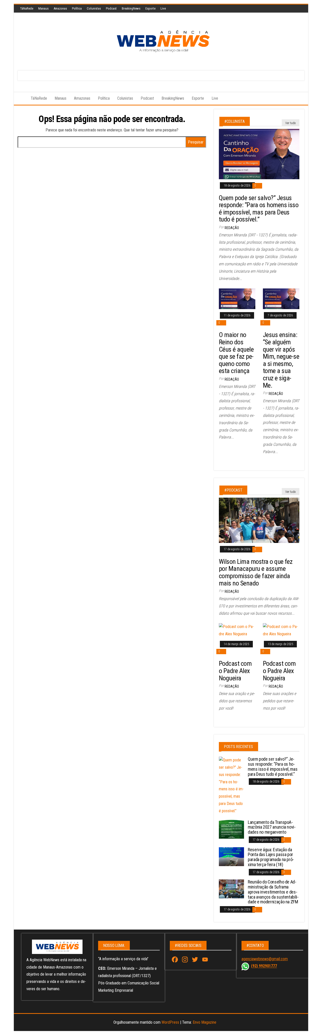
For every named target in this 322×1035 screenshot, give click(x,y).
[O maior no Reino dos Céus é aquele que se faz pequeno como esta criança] (237, 298)
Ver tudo (290, 123)
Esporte (150, 8)
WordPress (170, 1022)
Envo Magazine (204, 1022)
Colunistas (94, 8)
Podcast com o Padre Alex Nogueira (235, 671)
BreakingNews (131, 8)
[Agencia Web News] (20, 98)
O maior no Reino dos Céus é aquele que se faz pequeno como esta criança (236, 353)
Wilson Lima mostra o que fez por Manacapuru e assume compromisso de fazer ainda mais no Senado (255, 572)
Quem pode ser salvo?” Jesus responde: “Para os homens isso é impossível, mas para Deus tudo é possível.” (258, 208)
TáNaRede (26, 8)
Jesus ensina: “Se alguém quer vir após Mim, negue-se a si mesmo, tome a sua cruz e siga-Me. (281, 360)
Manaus (43, 8)
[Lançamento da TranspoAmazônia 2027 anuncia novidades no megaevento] (231, 828)
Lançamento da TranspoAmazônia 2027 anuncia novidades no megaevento (272, 827)
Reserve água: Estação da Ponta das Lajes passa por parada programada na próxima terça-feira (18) (271, 857)
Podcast (111, 8)
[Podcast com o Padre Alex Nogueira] (237, 630)
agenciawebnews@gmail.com (265, 958)
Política (77, 8)
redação (232, 228)
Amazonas (60, 8)
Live (163, 8)
